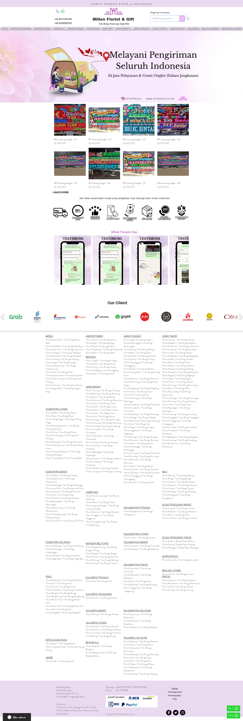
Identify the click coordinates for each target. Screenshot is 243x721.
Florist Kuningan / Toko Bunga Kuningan (103, 419)
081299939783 (139, 687)
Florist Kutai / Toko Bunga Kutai (137, 581)
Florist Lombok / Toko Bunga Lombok (178, 508)
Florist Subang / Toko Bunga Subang (101, 442)
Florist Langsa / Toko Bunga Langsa (61, 362)
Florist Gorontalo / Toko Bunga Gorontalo (180, 559)
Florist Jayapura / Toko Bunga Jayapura (179, 580)
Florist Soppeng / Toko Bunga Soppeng (140, 673)
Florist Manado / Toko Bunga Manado (102, 626)
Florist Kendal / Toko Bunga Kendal (139, 482)
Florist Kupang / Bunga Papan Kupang (178, 544)
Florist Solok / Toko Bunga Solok (60, 494)
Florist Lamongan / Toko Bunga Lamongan (180, 398)
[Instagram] (182, 712)
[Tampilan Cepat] (70, 120)
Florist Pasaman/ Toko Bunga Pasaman (63, 498)
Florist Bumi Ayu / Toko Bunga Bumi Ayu (141, 456)
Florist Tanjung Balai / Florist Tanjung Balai (64, 458)
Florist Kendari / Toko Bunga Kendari (101, 597)
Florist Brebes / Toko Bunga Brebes (139, 368)
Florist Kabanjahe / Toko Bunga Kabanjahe (64, 441)
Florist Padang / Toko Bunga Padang (61, 475)
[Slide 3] (117, 99)
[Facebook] (169, 712)
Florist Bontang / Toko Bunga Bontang (140, 584)
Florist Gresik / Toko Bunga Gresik (177, 352)
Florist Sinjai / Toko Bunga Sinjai (137, 657)
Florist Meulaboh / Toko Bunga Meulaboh (64, 355)
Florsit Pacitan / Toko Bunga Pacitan (178, 381)
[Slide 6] (128, 99)
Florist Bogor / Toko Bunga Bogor (100, 343)
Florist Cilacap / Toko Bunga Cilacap (139, 359)
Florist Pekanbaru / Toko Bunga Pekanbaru (64, 580)
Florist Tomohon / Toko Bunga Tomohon (103, 632)
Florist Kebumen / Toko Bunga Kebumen (141, 378)
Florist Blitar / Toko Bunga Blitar (176, 388)
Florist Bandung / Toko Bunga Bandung (103, 393)
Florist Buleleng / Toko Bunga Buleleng (179, 491)
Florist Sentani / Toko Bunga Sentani (178, 586)
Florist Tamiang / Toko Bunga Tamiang (62, 359)
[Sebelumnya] (15, 66)
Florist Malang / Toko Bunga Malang (177, 368)
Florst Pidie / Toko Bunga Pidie (59, 372)
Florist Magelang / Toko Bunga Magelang (141, 388)
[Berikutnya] (227, 66)
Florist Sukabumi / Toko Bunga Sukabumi (104, 458)
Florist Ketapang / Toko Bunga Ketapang (141, 549)
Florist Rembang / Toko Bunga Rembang (141, 414)
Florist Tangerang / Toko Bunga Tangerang (104, 349)
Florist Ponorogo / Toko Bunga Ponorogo (180, 385)
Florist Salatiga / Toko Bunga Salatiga (140, 417)
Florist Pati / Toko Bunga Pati (136, 394)
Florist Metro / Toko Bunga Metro (100, 502)
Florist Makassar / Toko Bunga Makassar (141, 641)
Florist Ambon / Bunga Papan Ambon (178, 541)
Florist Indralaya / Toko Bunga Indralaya (63, 555)
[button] (42, 28)
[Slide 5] (125, 99)
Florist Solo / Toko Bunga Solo (137, 424)
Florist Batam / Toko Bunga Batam (61, 643)
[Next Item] (183, 260)
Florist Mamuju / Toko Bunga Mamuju (102, 614)
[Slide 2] (114, 99)
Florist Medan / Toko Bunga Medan (61, 412)
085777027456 (123, 687)
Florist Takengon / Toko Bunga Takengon (63, 352)
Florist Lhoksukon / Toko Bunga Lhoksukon (64, 385)
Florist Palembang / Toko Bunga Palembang (64, 545)
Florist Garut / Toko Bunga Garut (100, 416)
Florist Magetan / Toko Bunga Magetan (179, 343)
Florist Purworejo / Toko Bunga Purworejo (142, 453)
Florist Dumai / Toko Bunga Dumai (61, 586)
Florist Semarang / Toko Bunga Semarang (141, 420)
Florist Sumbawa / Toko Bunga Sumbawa (180, 518)
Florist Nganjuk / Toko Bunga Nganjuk (178, 375)
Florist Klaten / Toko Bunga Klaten (138, 443)
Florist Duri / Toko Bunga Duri (59, 583)
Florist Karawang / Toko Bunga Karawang (103, 422)
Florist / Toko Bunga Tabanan (178, 481)
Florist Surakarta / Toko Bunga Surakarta (141, 469)
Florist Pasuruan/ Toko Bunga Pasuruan (179, 401)
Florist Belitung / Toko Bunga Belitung (102, 560)
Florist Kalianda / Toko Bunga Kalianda (102, 512)
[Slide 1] (110, 99)
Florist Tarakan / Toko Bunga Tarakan (140, 537)
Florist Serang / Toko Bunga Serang (101, 367)
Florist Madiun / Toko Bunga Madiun (178, 365)
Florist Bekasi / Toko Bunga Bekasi (100, 352)
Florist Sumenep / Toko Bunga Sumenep (179, 427)
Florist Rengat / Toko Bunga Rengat (61, 593)
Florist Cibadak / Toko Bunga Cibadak (102, 468)
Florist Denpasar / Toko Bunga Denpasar (179, 485)
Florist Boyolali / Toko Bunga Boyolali (140, 355)
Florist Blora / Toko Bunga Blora (137, 352)
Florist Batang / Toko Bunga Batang (139, 349)
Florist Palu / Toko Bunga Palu (99, 581)
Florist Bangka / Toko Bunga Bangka (101, 553)
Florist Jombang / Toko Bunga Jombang (179, 414)
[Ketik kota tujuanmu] (182, 18)
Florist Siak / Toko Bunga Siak (58, 609)
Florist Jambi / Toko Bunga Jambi (60, 661)
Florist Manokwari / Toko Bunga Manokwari (181, 583)
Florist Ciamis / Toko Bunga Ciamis (101, 403)
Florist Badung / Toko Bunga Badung (178, 475)
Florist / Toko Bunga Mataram (179, 511)
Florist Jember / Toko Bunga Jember (177, 359)
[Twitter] (175, 712)
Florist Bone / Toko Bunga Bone (137, 660)
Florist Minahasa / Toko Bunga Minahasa (103, 629)
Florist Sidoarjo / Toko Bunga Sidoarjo (178, 339)
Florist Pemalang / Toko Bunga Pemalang (141, 404)
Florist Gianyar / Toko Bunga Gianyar (178, 488)
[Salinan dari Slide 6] (132, 99)
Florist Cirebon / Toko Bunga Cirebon (102, 409)
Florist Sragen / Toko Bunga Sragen (139, 427)
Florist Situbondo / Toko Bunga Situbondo (180, 346)
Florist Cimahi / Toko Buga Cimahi (100, 413)
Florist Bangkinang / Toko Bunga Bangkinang (65, 596)
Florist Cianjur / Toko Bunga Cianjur (101, 406)
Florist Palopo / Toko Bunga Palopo (139, 664)
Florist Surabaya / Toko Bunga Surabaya (179, 349)
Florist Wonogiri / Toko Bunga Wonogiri (141, 436)
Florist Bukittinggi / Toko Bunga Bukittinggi (64, 485)
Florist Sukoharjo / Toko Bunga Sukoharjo (142, 472)
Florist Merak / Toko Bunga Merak (100, 363)
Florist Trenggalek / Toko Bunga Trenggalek (180, 417)
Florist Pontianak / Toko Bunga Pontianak (142, 545)
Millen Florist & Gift (113, 19)
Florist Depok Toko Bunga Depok (100, 346)
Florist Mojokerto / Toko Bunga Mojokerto (180, 372)
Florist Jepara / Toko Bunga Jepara (138, 466)
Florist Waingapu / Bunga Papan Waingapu (180, 547)
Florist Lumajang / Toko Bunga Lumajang (103, 471)
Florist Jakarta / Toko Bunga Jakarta (101, 339)
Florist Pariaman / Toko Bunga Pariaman (63, 491)
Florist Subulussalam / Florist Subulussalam (64, 375)
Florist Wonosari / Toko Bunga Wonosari (141, 440)
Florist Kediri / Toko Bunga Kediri (176, 362)
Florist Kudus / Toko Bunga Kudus (138, 391)
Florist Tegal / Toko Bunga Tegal (137, 339)
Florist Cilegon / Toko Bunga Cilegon (101, 360)
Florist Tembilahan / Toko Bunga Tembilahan (65, 589)
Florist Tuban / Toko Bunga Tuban (176, 404)
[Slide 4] (121, 99)
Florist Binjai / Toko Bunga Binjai (60, 415)
